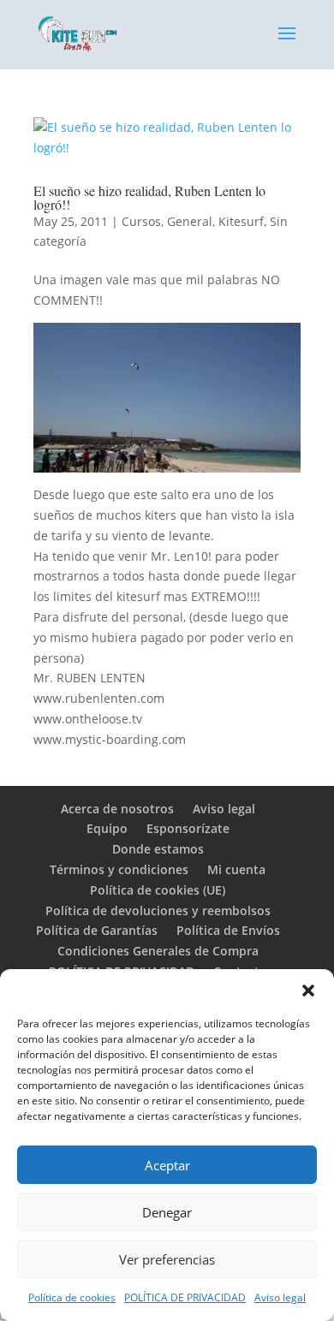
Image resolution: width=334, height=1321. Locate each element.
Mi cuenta (236, 869)
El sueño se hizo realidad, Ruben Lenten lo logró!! (149, 197)
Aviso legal (280, 1297)
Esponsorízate (188, 828)
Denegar (167, 1212)
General (189, 221)
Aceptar (167, 1165)
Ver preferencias (167, 1259)
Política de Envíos (228, 930)
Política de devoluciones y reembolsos (158, 910)
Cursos (141, 221)
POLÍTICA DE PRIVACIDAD (185, 1297)
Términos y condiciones (119, 869)
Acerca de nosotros (117, 808)
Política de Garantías (97, 930)
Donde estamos (158, 849)
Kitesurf (241, 221)
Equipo (107, 828)
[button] (308, 990)
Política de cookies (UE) (157, 890)
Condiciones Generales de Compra (158, 951)
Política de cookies (72, 1297)
